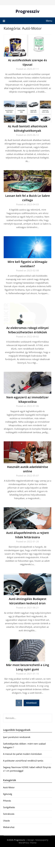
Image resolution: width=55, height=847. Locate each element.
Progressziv (27, 11)
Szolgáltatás (9, 807)
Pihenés (7, 800)
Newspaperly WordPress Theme (33, 841)
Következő (31, 702)
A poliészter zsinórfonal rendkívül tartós (23, 760)
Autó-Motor (9, 787)
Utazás (6, 820)
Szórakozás (8, 813)
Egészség (7, 793)
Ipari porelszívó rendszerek (16, 737)
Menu (49, 20)
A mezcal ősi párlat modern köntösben (22, 753)
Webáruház (9, 827)
